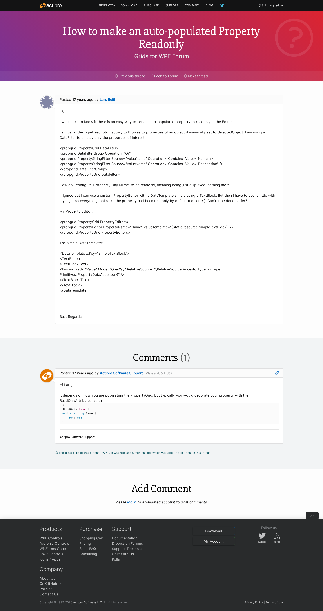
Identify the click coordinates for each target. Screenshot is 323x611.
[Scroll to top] (312, 515)
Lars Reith (108, 99)
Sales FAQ (87, 548)
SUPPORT (171, 5)
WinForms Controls (55, 548)
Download (213, 531)
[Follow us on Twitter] (222, 5)
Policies (46, 589)
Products (51, 529)
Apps (56, 559)
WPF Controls (51, 538)
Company (51, 569)
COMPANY (192, 5)
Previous (131, 76)
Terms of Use (274, 602)
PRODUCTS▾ (106, 5)
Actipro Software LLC (87, 602)
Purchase (90, 529)
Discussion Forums (127, 543)
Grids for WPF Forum (161, 56)
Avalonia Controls (54, 543)
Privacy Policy (254, 602)
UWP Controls (51, 554)
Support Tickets (126, 548)
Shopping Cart (91, 538)
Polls (116, 559)
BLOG (209, 5)
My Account (214, 541)
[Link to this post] (277, 373)
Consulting (88, 554)
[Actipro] (51, 5)
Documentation (124, 538)
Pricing (85, 543)
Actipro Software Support (121, 373)
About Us (47, 578)
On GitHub (49, 583)
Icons (44, 559)
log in (131, 502)
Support (122, 529)
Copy (273, 407)
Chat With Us (123, 554)
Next (197, 76)
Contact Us (49, 594)
